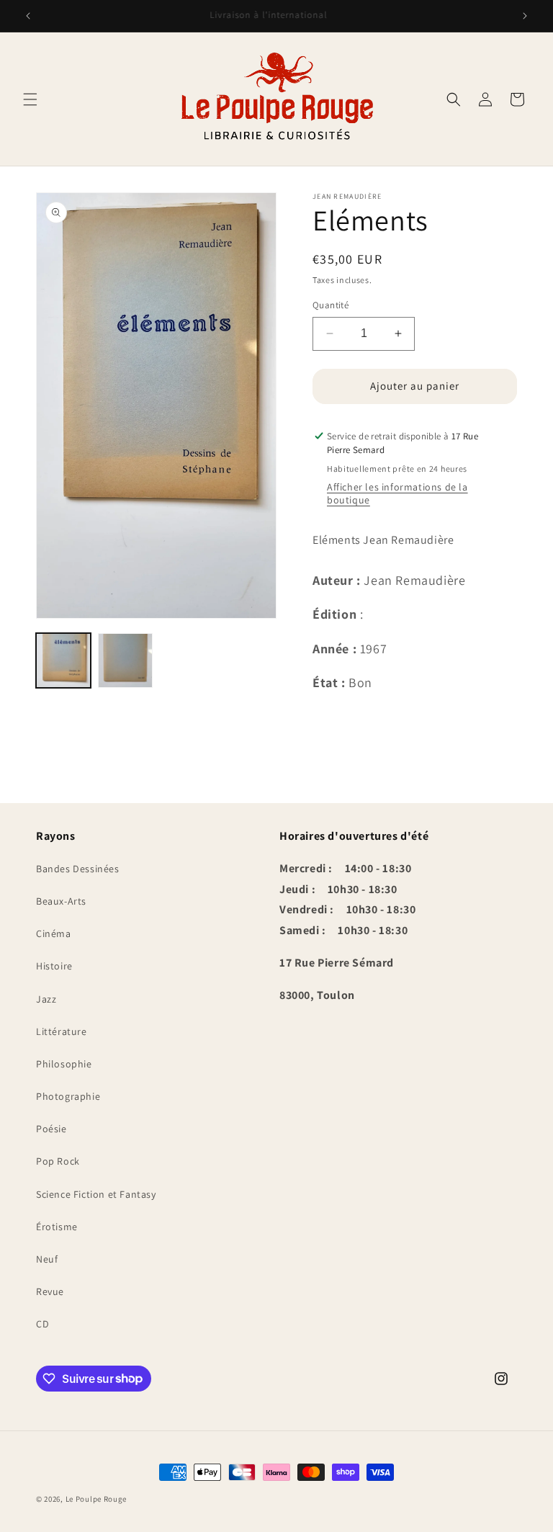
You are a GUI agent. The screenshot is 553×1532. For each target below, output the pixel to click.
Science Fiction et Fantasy (96, 1194)
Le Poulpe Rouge (96, 1499)
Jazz (46, 999)
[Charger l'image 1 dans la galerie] (63, 660)
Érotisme (57, 1226)
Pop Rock (58, 1161)
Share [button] (342, 721)
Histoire (54, 965)
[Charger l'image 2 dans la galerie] (125, 660)
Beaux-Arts (61, 901)
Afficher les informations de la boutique (397, 493)
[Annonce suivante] (525, 16)
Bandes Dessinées (78, 868)
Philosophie (64, 1063)
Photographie (68, 1096)
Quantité (331, 305)
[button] (30, 99)
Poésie (51, 1128)
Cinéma (53, 933)
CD (42, 1323)
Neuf (47, 1259)
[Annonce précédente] (28, 16)
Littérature (61, 1031)
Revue (50, 1291)
